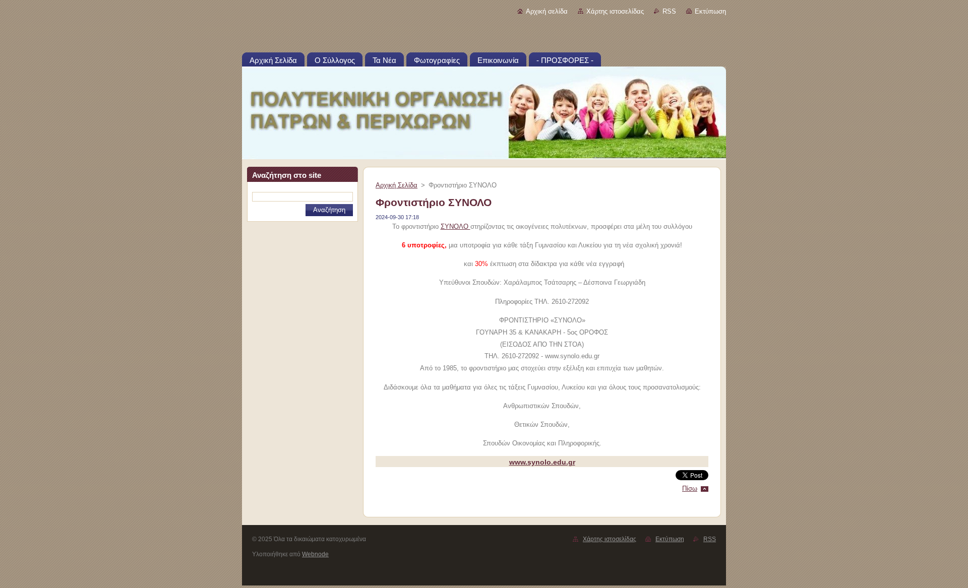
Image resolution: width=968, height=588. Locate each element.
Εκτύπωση (710, 11)
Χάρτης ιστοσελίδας (615, 11)
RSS (669, 11)
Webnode (315, 554)
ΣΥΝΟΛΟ (455, 226)
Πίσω (689, 488)
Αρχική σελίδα (547, 11)
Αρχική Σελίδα (396, 185)
